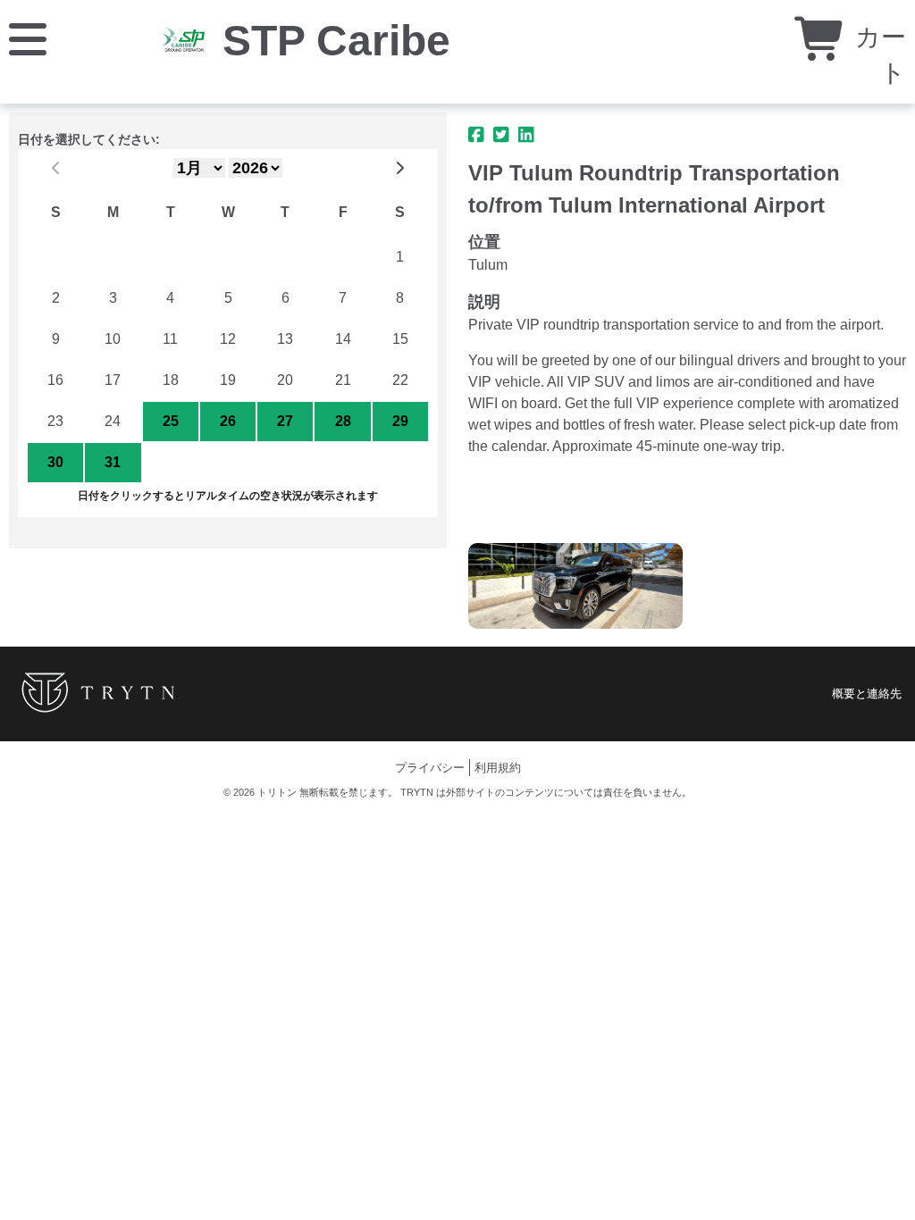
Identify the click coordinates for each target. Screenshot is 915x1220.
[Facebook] (476, 134)
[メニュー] (27, 38)
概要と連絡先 (867, 693)
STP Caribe (336, 40)
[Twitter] (501, 134)
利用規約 (497, 767)
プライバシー (430, 767)
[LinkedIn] (526, 134)
